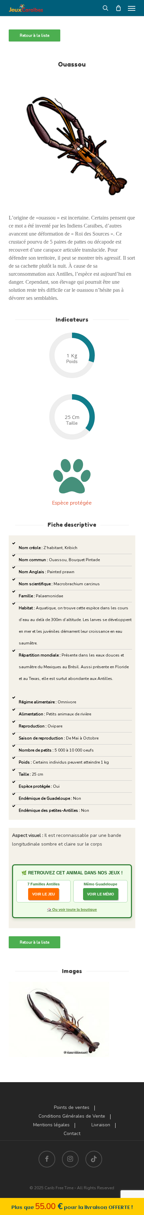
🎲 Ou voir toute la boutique (72, 909)
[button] (131, 8)
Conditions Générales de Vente (72, 1116)
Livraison (100, 1125)
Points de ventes (71, 1108)
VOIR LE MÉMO (100, 894)
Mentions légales (51, 1125)
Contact (72, 1134)
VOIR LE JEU (43, 894)
